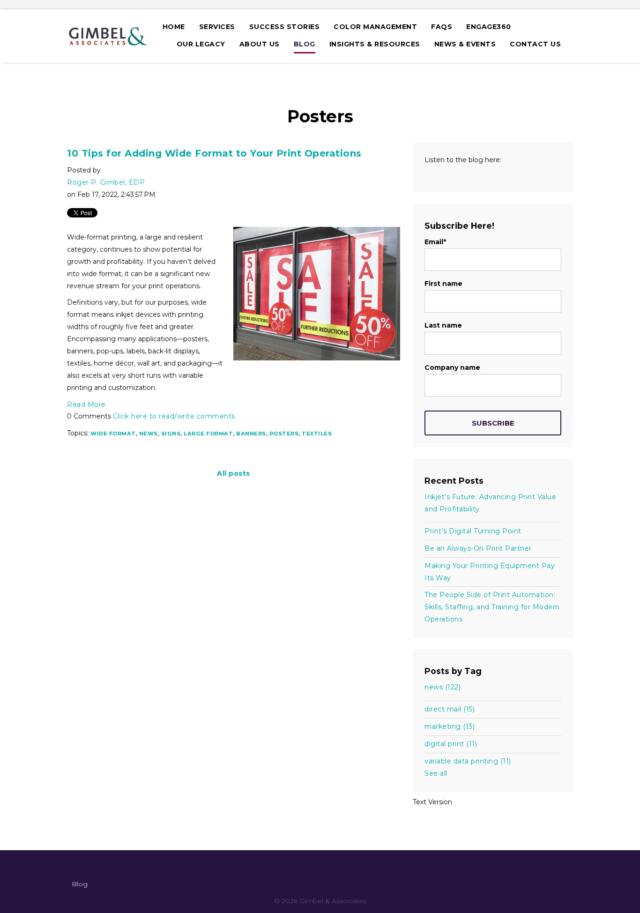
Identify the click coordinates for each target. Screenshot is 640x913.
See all (435, 773)
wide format (113, 433)
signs (171, 433)
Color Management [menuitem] (375, 26)
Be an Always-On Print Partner (478, 548)
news (148, 433)
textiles (317, 433)
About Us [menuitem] (259, 44)
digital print (450, 744)
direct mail (449, 709)
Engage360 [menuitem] (488, 26)
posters (284, 433)
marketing (449, 726)
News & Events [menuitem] (465, 44)
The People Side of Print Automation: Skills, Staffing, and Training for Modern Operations (492, 607)
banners (251, 433)
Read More (86, 404)
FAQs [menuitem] (441, 26)
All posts (233, 473)
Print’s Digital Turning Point (472, 531)
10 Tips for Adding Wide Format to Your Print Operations (214, 153)
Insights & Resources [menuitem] (374, 44)
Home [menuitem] (174, 26)
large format (208, 433)
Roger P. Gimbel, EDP (106, 182)
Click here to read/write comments (174, 416)
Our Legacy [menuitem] (201, 44)
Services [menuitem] (217, 26)
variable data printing (467, 761)
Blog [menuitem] (304, 44)
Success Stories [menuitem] (284, 26)
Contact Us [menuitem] (535, 44)
